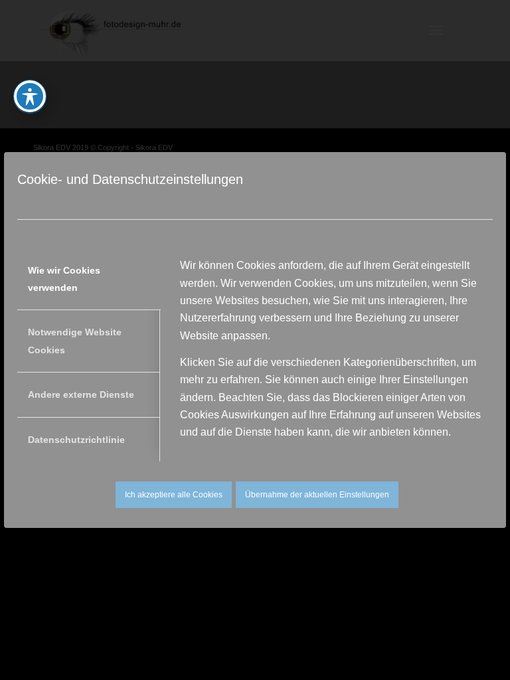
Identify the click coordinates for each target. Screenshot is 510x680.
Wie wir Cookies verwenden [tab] (64, 279)
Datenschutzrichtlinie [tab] (76, 439)
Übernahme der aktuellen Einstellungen (317, 494)
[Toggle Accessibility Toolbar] (30, 96)
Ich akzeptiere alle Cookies (173, 494)
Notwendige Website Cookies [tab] (75, 341)
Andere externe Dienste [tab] (81, 394)
